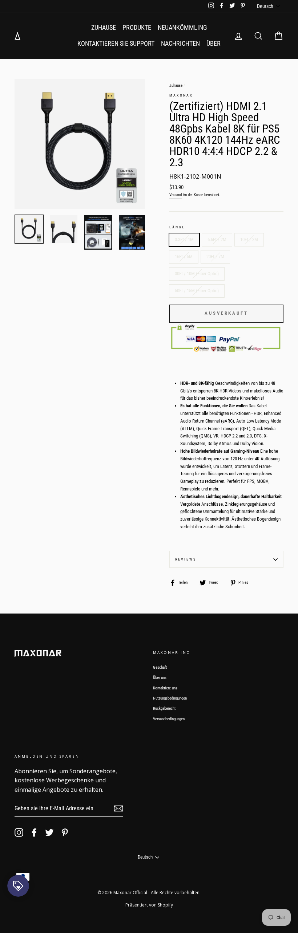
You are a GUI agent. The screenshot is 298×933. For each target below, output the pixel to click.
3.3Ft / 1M (184, 239)
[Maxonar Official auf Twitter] (49, 832)
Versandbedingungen (169, 719)
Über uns (159, 677)
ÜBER (213, 43)
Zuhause (175, 85)
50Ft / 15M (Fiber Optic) (197, 290)
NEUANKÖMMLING (182, 27)
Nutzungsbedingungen (170, 698)
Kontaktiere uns (165, 688)
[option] (80, 144)
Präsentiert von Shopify (149, 905)
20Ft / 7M (215, 256)
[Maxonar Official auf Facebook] (34, 832)
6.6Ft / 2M (217, 239)
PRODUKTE (136, 27)
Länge (177, 227)
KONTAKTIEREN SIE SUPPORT (115, 43)
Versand (175, 194)
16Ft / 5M (184, 256)
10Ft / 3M (249, 239)
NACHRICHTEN (180, 43)
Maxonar (180, 95)
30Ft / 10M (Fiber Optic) (197, 273)
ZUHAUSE (103, 27)
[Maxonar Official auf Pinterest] (64, 832)
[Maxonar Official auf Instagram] (19, 832)
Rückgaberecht (164, 708)
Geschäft (160, 667)
